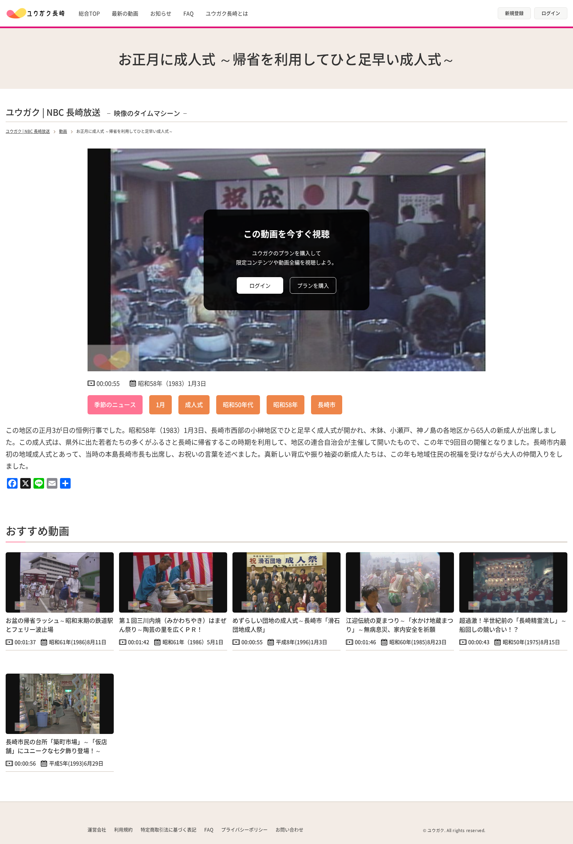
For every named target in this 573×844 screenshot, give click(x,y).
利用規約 (123, 829)
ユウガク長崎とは (227, 13)
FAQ (188, 13)
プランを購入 (313, 285)
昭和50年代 (238, 404)
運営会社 (97, 829)
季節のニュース (115, 404)
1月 (160, 404)
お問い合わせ (289, 829)
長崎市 (327, 404)
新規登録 (514, 13)
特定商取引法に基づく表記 (168, 829)
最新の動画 (125, 13)
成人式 (194, 404)
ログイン (550, 13)
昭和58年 (285, 404)
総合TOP (89, 13)
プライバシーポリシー (244, 829)
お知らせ (160, 13)
